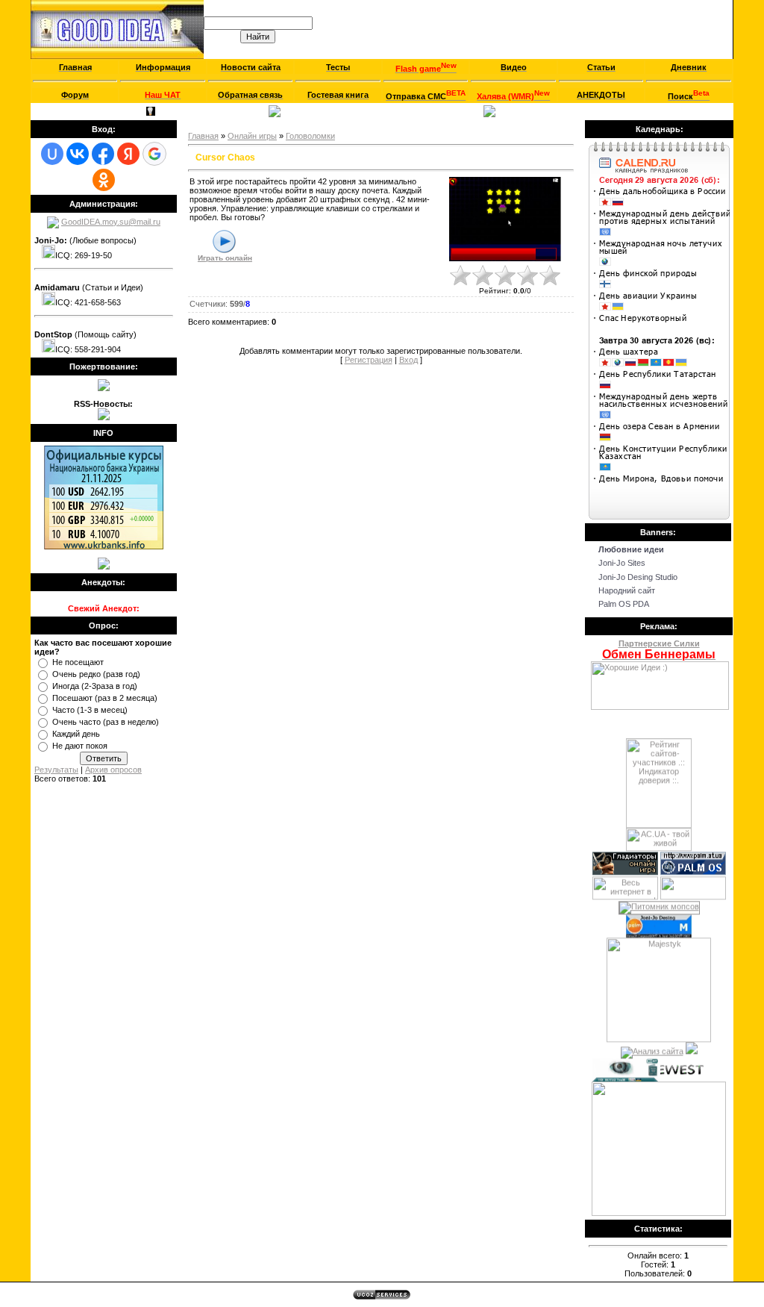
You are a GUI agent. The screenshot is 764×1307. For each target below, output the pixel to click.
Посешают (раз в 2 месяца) (104, 697)
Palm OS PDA (623, 603)
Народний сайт (626, 590)
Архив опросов (113, 769)
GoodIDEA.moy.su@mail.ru (110, 221)
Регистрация (96, 111)
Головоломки (310, 135)
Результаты (56, 769)
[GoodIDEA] (104, 388)
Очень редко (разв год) (96, 674)
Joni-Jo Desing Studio (637, 577)
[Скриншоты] (505, 219)
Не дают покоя (79, 745)
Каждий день (76, 733)
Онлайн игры (252, 135)
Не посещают (78, 662)
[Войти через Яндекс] (128, 154)
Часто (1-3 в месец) (90, 709)
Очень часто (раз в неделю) (105, 721)
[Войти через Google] (154, 154)
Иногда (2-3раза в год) (94, 685)
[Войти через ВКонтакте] (77, 154)
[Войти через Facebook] (103, 154)
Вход (135, 111)
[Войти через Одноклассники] (104, 180)
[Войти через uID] (52, 154)
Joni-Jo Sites (621, 562)
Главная (52, 111)
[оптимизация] (652, 1045)
